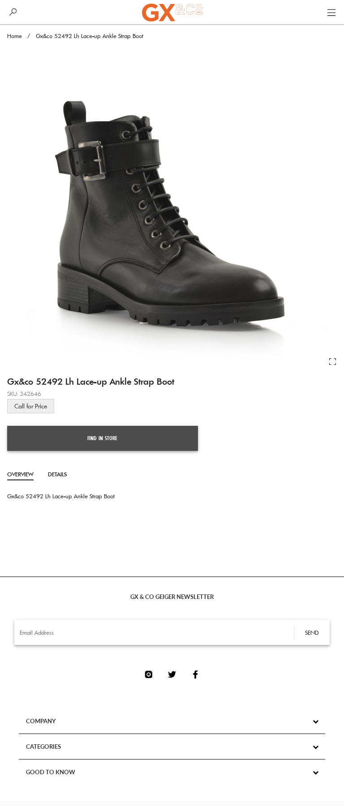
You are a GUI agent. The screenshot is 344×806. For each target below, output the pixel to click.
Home (14, 35)
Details (57, 474)
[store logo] (172, 12)
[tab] (20, 474)
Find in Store (102, 438)
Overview (20, 474)
